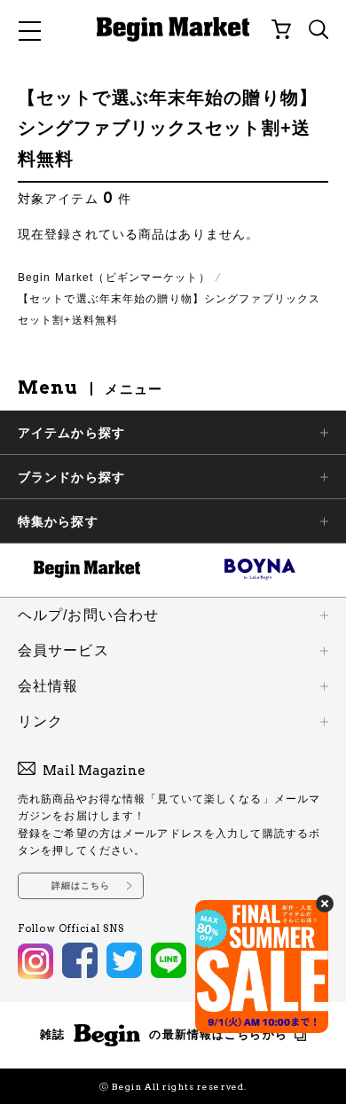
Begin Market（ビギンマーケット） (114, 277)
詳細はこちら (81, 885)
